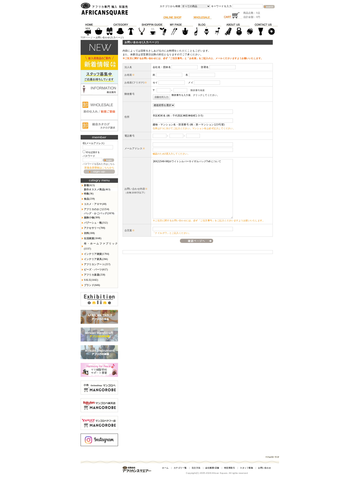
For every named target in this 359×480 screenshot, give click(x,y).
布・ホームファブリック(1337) (101, 246)
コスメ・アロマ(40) (95, 204)
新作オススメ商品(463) (97, 189)
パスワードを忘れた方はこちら (99, 164)
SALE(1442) (91, 279)
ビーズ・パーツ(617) (96, 269)
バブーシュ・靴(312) (96, 222)
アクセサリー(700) (94, 227)
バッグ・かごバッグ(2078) (99, 213)
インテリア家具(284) (96, 259)
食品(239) (89, 198)
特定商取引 (229, 468)
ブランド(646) (92, 285)
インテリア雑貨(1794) (96, 253)
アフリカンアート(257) (97, 264)
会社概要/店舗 (212, 468)
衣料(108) (89, 233)
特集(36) (89, 193)
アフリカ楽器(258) (94, 274)
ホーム (165, 468)
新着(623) (89, 185)
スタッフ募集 (246, 468)
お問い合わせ (264, 468)
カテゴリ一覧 (180, 468)
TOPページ (87, 37)
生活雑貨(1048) (93, 238)
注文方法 (196, 468)
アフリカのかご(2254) (96, 209)
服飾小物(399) (92, 217)
